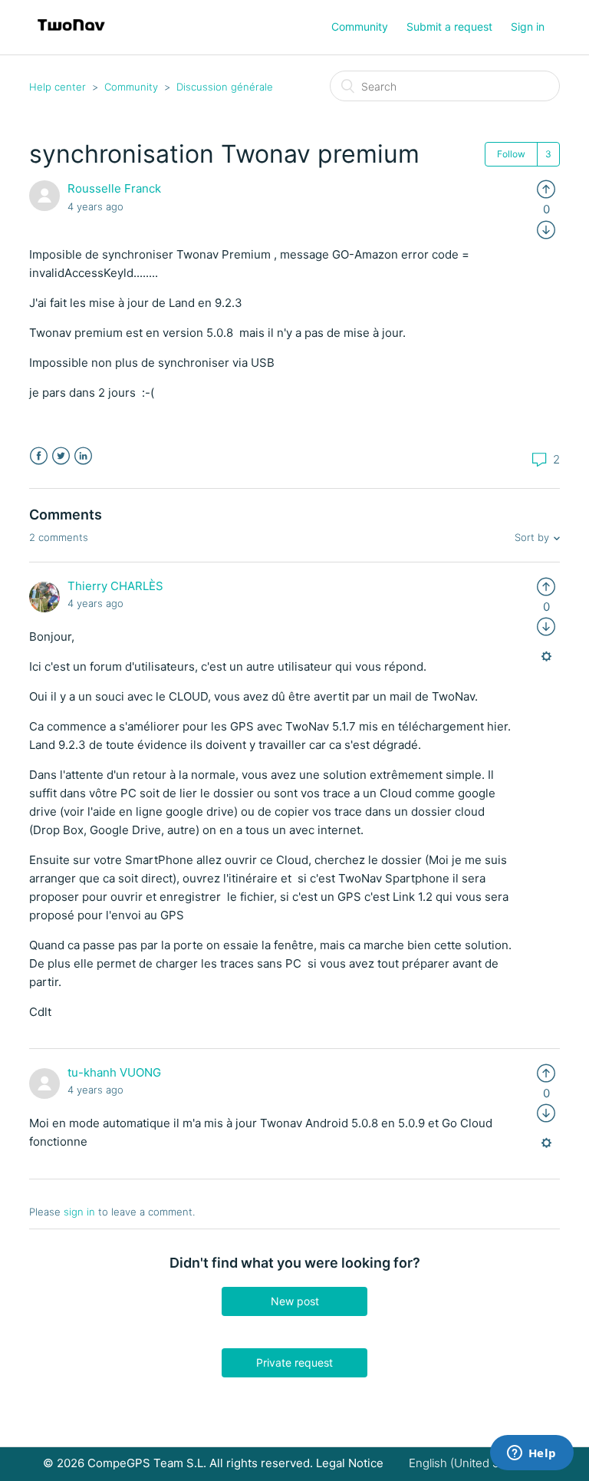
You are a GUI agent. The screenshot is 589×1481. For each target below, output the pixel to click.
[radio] (546, 188)
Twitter (61, 456)
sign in (79, 1212)
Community (359, 26)
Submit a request (449, 26)
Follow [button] (511, 154)
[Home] (71, 35)
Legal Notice (349, 1463)
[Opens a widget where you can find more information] (531, 1454)
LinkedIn (83, 456)
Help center (57, 87)
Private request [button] (294, 1362)
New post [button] (295, 1301)
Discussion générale (224, 87)
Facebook (38, 456)
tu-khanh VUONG (114, 1072)
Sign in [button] (528, 26)
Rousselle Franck (114, 188)
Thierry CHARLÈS (115, 586)
